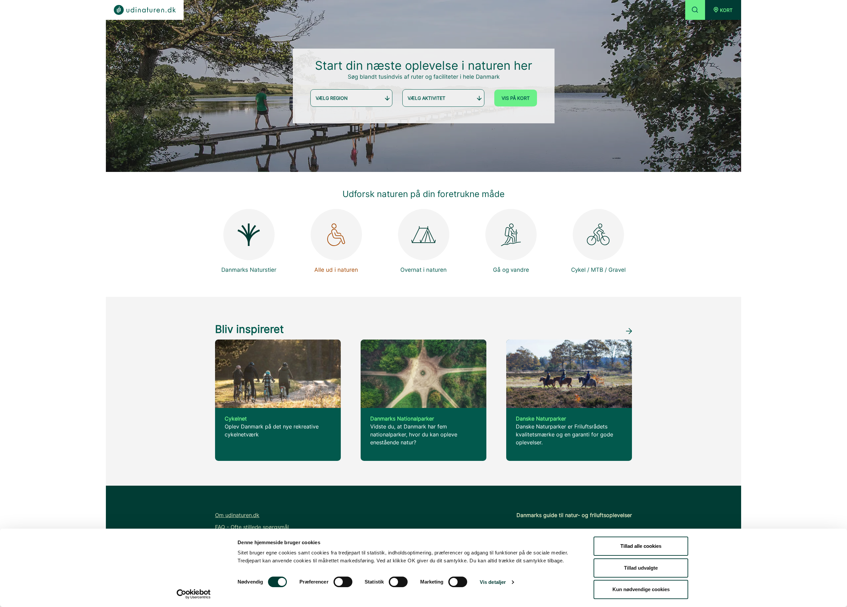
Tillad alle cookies (640, 546)
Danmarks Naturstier (248, 269)
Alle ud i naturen (336, 269)
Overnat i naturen (423, 269)
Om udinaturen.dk (237, 515)
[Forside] (145, 10)
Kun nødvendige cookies (641, 589)
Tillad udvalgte (641, 568)
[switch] (343, 582)
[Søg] (695, 10)
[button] (723, 10)
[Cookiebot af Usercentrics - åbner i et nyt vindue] (194, 594)
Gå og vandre (511, 269)
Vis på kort (516, 98)
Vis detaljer (493, 582)
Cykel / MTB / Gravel (598, 269)
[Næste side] (629, 331)
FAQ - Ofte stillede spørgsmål (252, 527)
